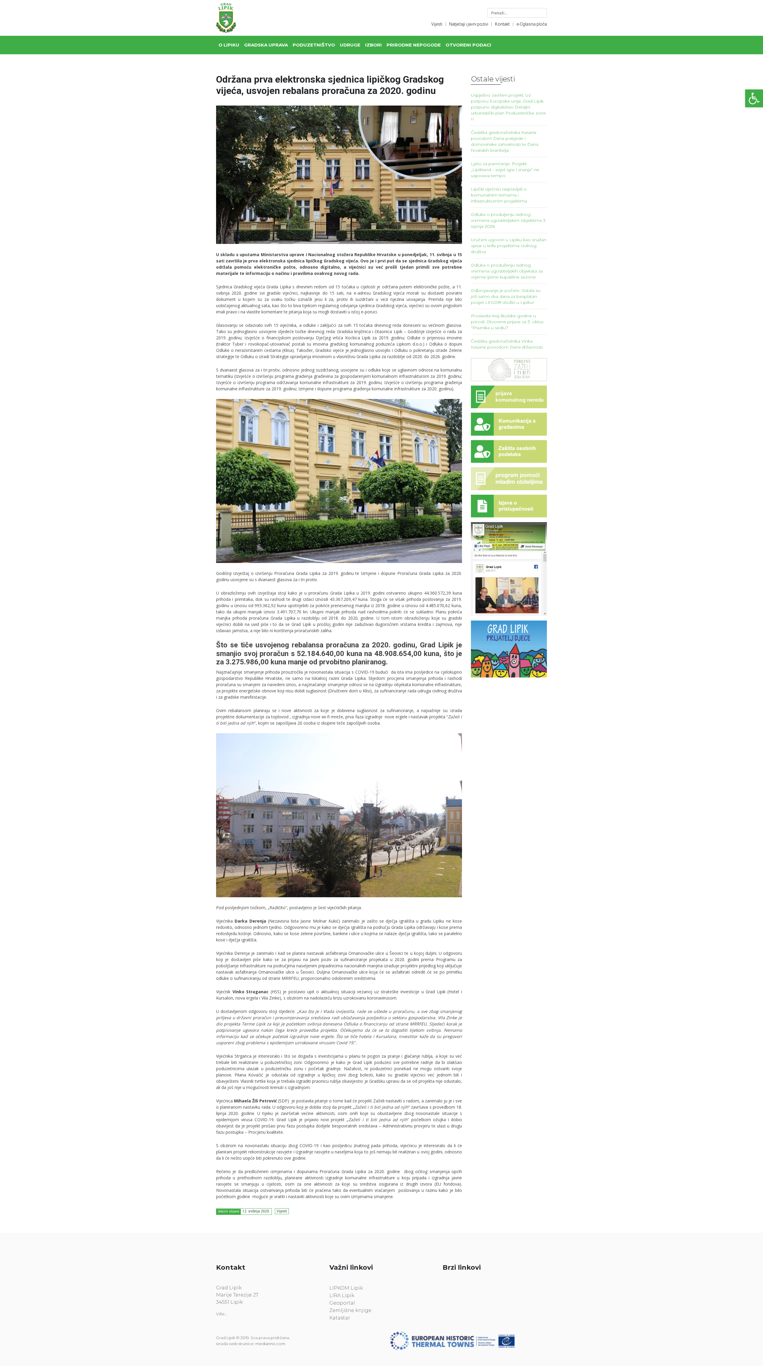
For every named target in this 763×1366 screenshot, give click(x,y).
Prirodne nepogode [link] (414, 45)
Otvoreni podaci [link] (468, 45)
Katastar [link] (339, 1318)
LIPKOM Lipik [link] (346, 1288)
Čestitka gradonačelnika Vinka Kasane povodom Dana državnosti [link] (507, 344)
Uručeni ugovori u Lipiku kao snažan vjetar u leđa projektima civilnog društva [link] (508, 245)
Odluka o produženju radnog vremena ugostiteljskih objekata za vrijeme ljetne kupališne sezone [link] (507, 271)
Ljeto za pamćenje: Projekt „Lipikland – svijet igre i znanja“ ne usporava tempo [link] (505, 169)
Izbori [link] (373, 45)
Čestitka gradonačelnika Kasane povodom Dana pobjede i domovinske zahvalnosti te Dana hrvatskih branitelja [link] (504, 141)
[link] (754, 98)
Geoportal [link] (342, 1303)
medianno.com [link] (270, 1343)
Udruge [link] (350, 45)
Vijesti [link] (436, 24)
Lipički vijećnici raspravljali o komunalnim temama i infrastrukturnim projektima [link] (499, 195)
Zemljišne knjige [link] (350, 1310)
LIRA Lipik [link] (341, 1295)
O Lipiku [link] (228, 45)
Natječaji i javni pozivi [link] (468, 24)
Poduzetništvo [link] (314, 45)
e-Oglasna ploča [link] (532, 24)
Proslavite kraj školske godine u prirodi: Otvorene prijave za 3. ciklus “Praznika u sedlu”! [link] (507, 321)
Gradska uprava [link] (266, 45)
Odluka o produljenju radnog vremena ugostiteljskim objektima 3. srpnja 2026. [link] (508, 220)
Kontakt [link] (502, 24)
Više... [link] (221, 1314)
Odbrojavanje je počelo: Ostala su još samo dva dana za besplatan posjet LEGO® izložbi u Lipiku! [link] (505, 296)
